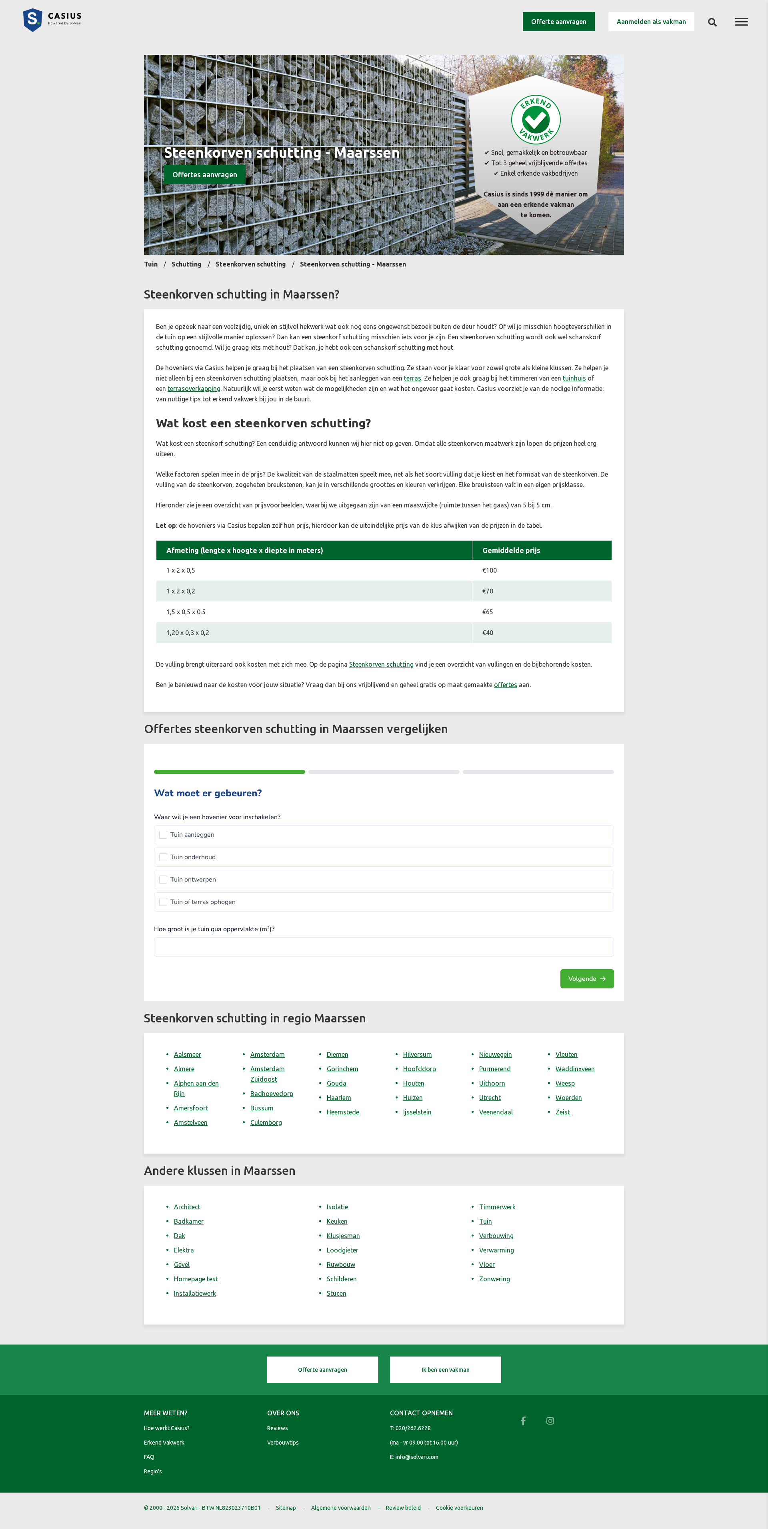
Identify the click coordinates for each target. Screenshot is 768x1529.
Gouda (336, 1083)
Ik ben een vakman (446, 1370)
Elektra (184, 1250)
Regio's (153, 1471)
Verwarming (496, 1250)
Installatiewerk (195, 1293)
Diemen (337, 1054)
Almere (184, 1068)
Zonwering (494, 1279)
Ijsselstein (417, 1112)
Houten (413, 1083)
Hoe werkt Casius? (167, 1428)
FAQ (149, 1457)
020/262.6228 (413, 1428)
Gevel (182, 1264)
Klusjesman (343, 1235)
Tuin (485, 1221)
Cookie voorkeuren (459, 1508)
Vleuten (567, 1054)
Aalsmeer (187, 1054)
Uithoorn (492, 1083)
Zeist (563, 1112)
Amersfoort (191, 1108)
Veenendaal (496, 1112)
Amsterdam (267, 1054)
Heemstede (343, 1112)
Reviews (277, 1428)
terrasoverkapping (194, 388)
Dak (179, 1235)
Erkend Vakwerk (164, 1442)
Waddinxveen (575, 1068)
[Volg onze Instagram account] (550, 1421)
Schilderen (342, 1279)
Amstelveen (191, 1122)
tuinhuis (574, 378)
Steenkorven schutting (381, 664)
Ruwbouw (341, 1264)
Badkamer (189, 1221)
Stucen (336, 1293)
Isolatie (337, 1206)
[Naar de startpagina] (52, 29)
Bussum (262, 1108)
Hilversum (417, 1054)
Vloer (487, 1264)
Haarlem (339, 1097)
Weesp (565, 1083)
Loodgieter (342, 1250)
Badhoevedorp (271, 1093)
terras (412, 378)
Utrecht (490, 1097)
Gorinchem (342, 1068)
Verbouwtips (283, 1442)
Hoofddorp (419, 1068)
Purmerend (495, 1068)
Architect (187, 1206)
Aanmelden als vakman (651, 21)
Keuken (337, 1221)
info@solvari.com (417, 1457)
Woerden (569, 1097)
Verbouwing (496, 1235)
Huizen (413, 1097)
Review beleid (403, 1508)
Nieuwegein (495, 1054)
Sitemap (286, 1508)
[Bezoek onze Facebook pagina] (523, 1421)
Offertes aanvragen (204, 174)
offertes (505, 684)
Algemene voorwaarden (341, 1508)
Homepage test (196, 1279)
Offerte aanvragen (558, 21)
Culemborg (266, 1122)
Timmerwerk (497, 1206)
